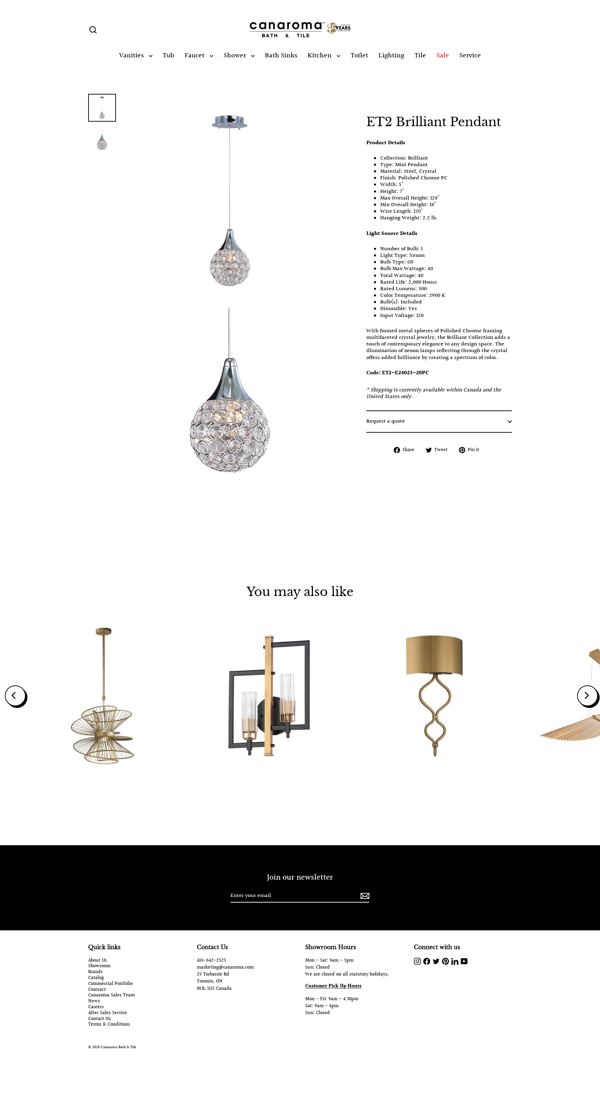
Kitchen (320, 55)
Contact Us (99, 1019)
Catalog (96, 978)
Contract (97, 990)
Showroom (99, 966)
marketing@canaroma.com (225, 967)
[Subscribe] (363, 896)
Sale (442, 55)
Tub (168, 55)
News (94, 1001)
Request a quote (385, 421)
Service (470, 55)
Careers (96, 1007)
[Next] (587, 695)
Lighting (391, 55)
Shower (236, 55)
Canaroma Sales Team (111, 995)
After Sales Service (107, 1013)
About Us (97, 961)
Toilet (359, 55)
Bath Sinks (281, 55)
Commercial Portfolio (110, 984)
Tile (420, 55)
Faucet (195, 55)
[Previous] (15, 695)
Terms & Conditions (109, 1025)
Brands (95, 972)
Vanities (132, 55)
